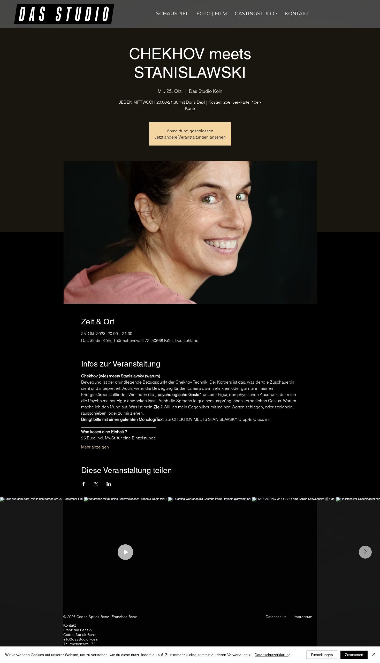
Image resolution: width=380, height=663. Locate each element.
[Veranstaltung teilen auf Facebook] (83, 484)
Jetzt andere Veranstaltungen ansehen (190, 137)
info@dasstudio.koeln (80, 639)
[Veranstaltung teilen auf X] (96, 484)
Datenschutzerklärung (273, 654)
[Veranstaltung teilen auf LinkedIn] (109, 484)
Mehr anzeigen (95, 446)
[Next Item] (365, 552)
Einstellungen (322, 654)
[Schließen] (374, 655)
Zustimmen (354, 654)
